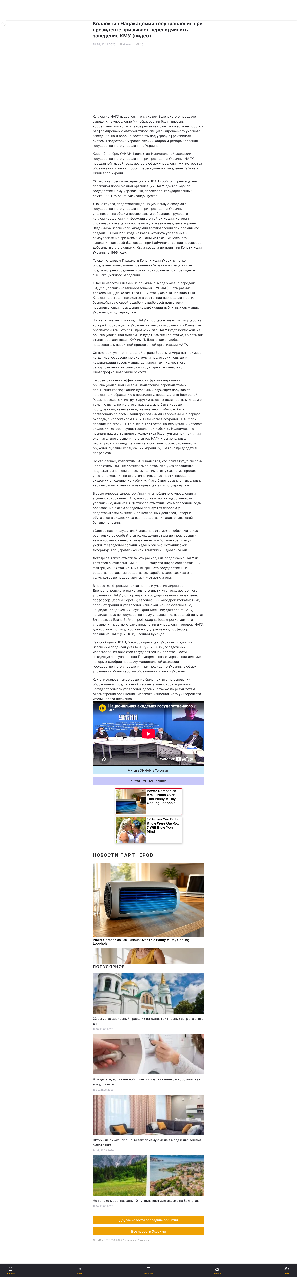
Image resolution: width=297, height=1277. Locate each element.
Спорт (11, 224)
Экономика (15, 153)
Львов (156, 191)
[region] (148, 80)
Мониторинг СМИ (24, 344)
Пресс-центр (161, 344)
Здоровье (14, 255)
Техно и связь (17, 234)
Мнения (157, 287)
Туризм (156, 255)
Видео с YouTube (20, 276)
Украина (13, 143)
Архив (11, 297)
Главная (13, 132)
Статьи (156, 276)
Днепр (15, 200)
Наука (156, 224)
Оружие (13, 245)
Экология (14, 164)
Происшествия (162, 245)
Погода (156, 266)
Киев (14, 191)
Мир (154, 153)
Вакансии (158, 297)
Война (156, 132)
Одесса (16, 209)
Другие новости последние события (148, 1220)
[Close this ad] (3, 23)
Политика (158, 143)
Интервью (14, 287)
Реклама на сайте (24, 335)
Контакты (14, 308)
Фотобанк (159, 335)
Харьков (158, 200)
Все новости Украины (148, 1231)
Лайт (155, 234)
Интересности (18, 266)
